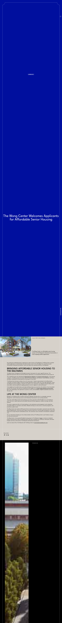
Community (31, 74)
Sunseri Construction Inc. (43, 376)
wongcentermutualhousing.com (40, 422)
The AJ (40, 418)
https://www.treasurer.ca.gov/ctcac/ (45, 388)
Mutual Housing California (30, 376)
